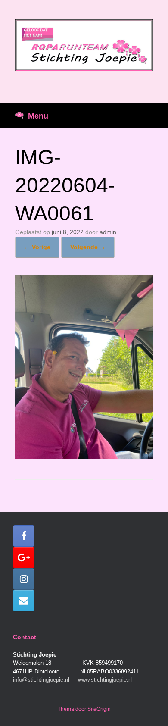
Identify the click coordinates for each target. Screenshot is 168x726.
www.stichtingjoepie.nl (105, 679)
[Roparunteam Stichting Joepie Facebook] (23, 536)
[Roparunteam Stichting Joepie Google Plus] (23, 557)
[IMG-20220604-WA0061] (84, 456)
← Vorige (37, 247)
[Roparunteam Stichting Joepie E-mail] (23, 600)
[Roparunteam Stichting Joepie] (84, 45)
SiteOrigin (99, 709)
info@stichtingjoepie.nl (41, 679)
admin (108, 231)
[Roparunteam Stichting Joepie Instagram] (23, 579)
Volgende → (88, 247)
